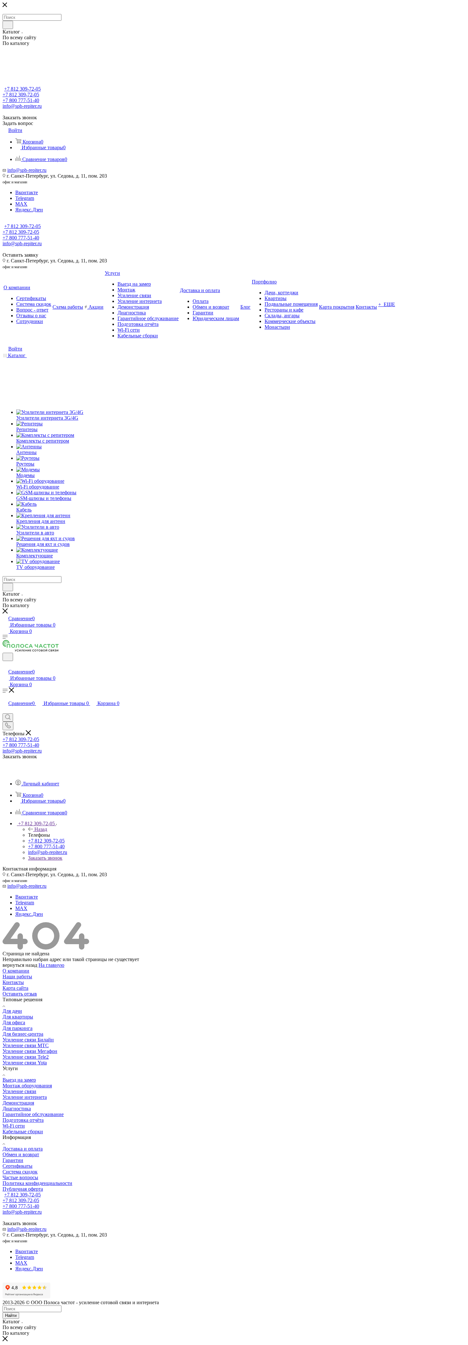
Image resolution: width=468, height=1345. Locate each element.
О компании (16, 971)
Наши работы (17, 976)
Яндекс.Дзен (29, 209)
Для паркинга (17, 1028)
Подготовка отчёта (23, 1120)
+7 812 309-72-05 (22, 89)
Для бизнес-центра (23, 1034)
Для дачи (12, 1011)
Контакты (13, 982)
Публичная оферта (23, 1189)
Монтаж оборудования (27, 1085)
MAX (21, 204)
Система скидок (20, 1171)
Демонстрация (18, 1103)
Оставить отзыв (20, 993)
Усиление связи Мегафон (30, 1051)
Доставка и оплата (23, 1148)
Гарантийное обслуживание (33, 1114)
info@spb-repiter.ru (26, 170)
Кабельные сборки (23, 1131)
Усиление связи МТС (26, 1045)
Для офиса (14, 1022)
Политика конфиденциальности (37, 1183)
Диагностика (17, 1108)
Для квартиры (18, 1016)
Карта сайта (15, 988)
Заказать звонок (45, 858)
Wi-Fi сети (14, 1125)
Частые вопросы (20, 1177)
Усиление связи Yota (25, 1062)
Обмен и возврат (21, 1154)
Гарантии (13, 1160)
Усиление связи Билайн (28, 1039)
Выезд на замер (19, 1080)
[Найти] (8, 25)
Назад (40, 829)
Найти (11, 1315)
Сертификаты (17, 1166)
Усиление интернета (25, 1097)
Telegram (24, 198)
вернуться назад (20, 965)
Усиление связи (19, 1091)
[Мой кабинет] (5, 665)
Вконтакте (26, 192)
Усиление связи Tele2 (26, 1057)
